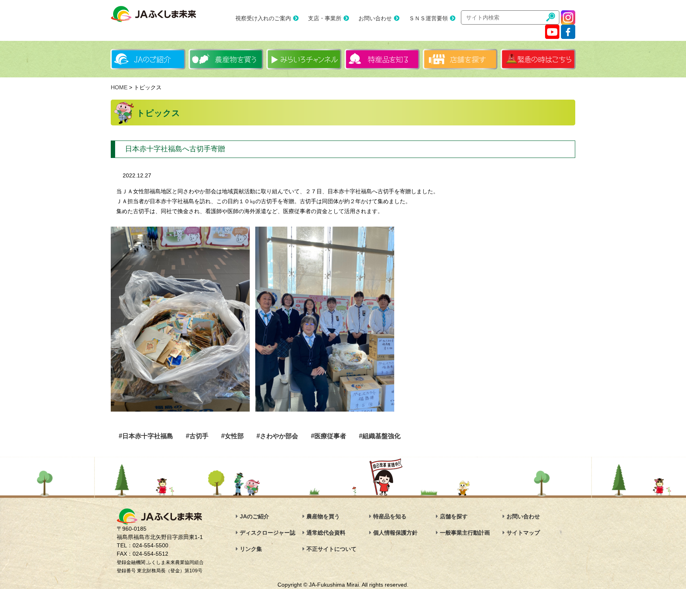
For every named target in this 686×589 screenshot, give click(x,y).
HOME (119, 87)
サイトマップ (523, 532)
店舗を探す (454, 516)
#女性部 (232, 436)
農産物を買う (323, 516)
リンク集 (251, 549)
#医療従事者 (328, 436)
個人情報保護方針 (395, 532)
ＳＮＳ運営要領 (428, 18)
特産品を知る (390, 516)
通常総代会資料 (325, 532)
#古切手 (197, 436)
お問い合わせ (375, 18)
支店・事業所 (324, 18)
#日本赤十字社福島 (146, 436)
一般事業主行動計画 (465, 532)
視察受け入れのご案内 (263, 18)
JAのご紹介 (254, 516)
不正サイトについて (331, 549)
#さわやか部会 (277, 436)
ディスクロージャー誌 (267, 532)
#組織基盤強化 (380, 436)
